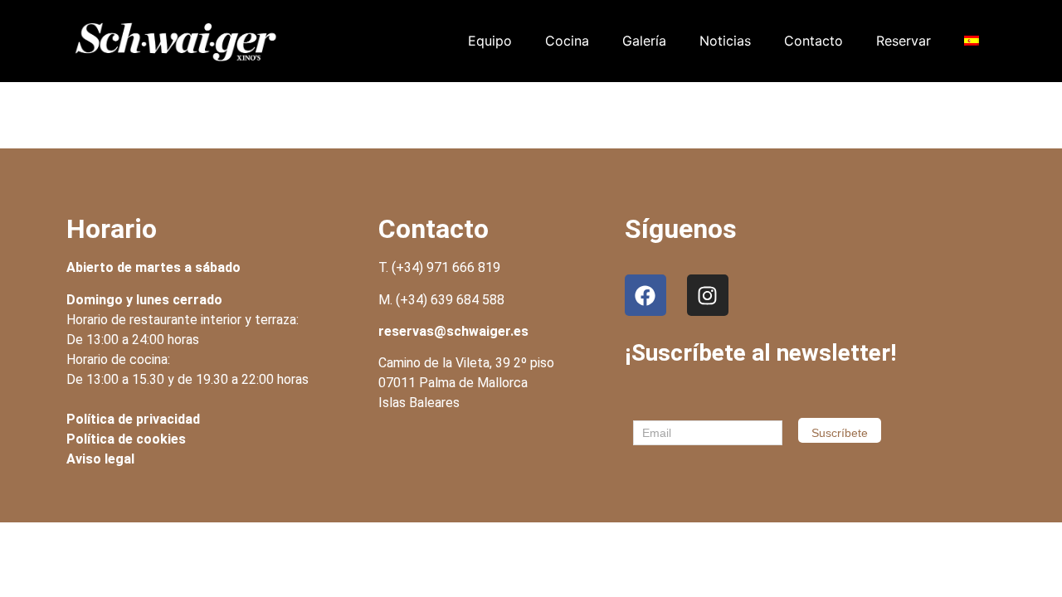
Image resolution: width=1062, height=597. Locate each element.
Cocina (567, 40)
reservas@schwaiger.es (453, 331)
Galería (644, 40)
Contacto (813, 40)
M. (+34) (441, 300)
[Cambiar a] (972, 41)
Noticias (725, 40)
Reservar (903, 40)
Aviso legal (100, 459)
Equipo (490, 40)
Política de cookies (126, 439)
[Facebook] (645, 295)
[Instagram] (707, 295)
